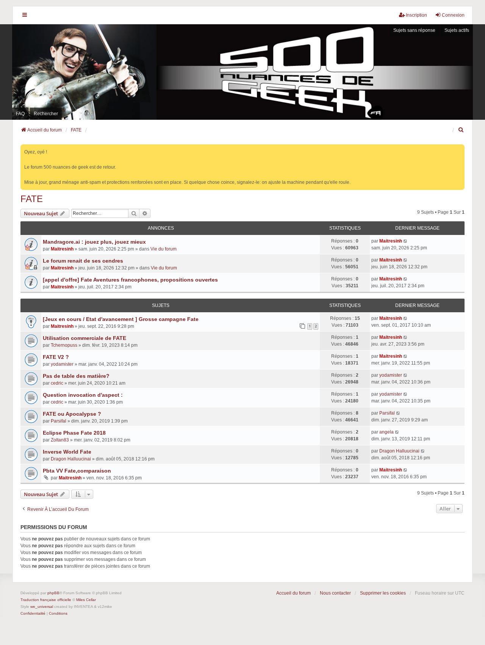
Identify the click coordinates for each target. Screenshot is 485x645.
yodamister (62, 364)
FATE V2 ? (56, 357)
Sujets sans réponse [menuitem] (414, 30)
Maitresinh (62, 249)
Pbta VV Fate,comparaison (77, 471)
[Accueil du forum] (242, 71)
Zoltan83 (60, 440)
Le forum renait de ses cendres (83, 261)
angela (386, 432)
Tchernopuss (64, 345)
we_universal (41, 606)
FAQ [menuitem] (20, 113)
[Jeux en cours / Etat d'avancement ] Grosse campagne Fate (121, 319)
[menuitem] (461, 130)
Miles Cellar (86, 600)
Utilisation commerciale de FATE (84, 338)
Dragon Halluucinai (71, 459)
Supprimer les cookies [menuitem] (383, 593)
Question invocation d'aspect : (83, 395)
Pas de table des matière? (76, 376)
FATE (31, 199)
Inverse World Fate (67, 452)
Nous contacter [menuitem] (335, 593)
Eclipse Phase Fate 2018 (74, 433)
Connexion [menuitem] (453, 15)
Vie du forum (163, 249)
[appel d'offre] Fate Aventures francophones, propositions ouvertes (130, 280)
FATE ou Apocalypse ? (72, 414)
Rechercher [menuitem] (46, 113)
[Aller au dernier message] (405, 241)
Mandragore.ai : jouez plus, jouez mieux (94, 242)
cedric (57, 383)
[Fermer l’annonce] (459, 149)
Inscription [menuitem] (416, 15)
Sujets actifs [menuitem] (456, 30)
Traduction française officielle (45, 600)
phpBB (53, 593)
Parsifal (58, 421)
